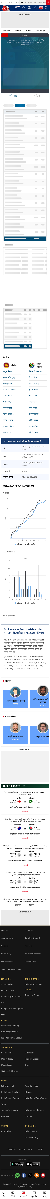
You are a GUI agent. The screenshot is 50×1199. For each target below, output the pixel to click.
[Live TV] (41, 8)
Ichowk (31, 1149)
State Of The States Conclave (9, 1113)
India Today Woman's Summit (10, 1101)
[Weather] (24, 8)
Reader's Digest (31, 1059)
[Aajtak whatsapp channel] (17, 1175)
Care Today (6, 1131)
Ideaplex (28, 1092)
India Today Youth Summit (36, 1098)
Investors (4, 946)
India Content (31, 1131)
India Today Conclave (10, 1092)
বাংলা (35, 2)
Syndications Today (25, 1187)
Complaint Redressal (32, 938)
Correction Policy (7, 961)
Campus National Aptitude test (12, 1011)
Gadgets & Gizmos (9, 1071)
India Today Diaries (33, 984)
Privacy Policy (6, 954)
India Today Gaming (10, 1025)
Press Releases (30, 961)
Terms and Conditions (33, 954)
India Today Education (11, 996)
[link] (48, 2)
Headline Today (31, 1137)
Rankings (40, 30)
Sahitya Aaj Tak (7, 1086)
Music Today (6, 1065)
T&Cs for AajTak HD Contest (11, 969)
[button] (44, 1195)
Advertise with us (7, 938)
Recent (18, 30)
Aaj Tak (23, 2)
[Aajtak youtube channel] (43, 1175)
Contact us (29, 930)
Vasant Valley (7, 984)
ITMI (3, 1002)
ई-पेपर (30, 2)
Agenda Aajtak (31, 1086)
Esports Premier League (11, 1037)
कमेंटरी (37, 95)
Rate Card (28, 946)
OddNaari (29, 1052)
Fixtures (6, 30)
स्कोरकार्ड (13, 95)
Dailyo (22, 1149)
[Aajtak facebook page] (24, 1175)
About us (4, 930)
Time (27, 1065)
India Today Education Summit (34, 1113)
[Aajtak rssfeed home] (36, 1175)
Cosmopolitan (7, 1052)
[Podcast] (30, 7)
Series (29, 30)
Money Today (7, 1059)
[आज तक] (4, 8)
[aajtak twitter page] (30, 1175)
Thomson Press (32, 995)
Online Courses (8, 990)
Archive (40, 1149)
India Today (42, 2)
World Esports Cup (9, 1031)
